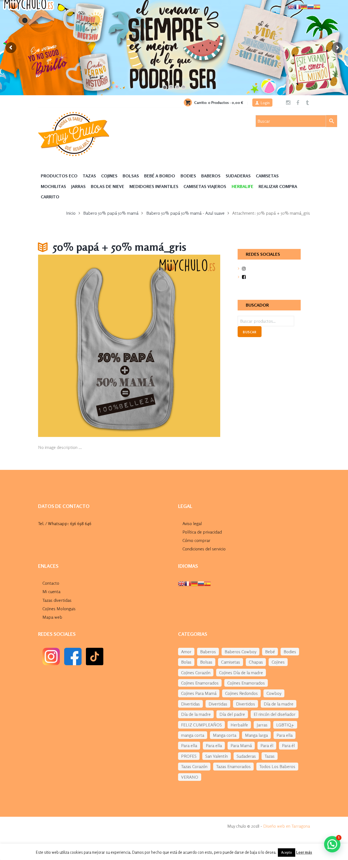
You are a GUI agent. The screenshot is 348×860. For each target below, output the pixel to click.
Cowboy (273, 693)
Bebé (270, 651)
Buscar (249, 332)
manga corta (192, 735)
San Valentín (216, 756)
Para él (266, 745)
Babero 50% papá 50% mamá (110, 213)
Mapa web (52, 617)
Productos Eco (59, 175)
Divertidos (245, 704)
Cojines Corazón (195, 672)
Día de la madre (278, 704)
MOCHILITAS (53, 186)
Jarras (78, 186)
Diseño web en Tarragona (286, 826)
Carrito (50, 196)
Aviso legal (192, 523)
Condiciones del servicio (204, 548)
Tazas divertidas (57, 600)
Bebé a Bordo (159, 175)
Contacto (50, 583)
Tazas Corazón (194, 766)
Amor (186, 651)
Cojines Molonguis (59, 608)
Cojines (109, 175)
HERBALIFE (242, 186)
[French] (188, 583)
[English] (181, 583)
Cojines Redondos (241, 693)
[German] (194, 583)
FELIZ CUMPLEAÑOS (201, 725)
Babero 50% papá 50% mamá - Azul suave (185, 213)
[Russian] (201, 583)
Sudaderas (238, 175)
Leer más (304, 852)
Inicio (71, 213)
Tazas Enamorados (233, 766)
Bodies (188, 175)
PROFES (189, 756)
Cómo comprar (196, 540)
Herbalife (239, 725)
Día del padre (232, 714)
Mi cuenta (51, 591)
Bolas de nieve (107, 186)
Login (265, 102)
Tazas (89, 175)
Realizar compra (278, 186)
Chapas (256, 662)
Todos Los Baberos (277, 766)
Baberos (210, 175)
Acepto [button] (286, 852)
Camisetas (267, 175)
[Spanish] (207, 583)
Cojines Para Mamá (198, 693)
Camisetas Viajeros (205, 186)
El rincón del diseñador (275, 714)
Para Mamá (241, 745)
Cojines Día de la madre (241, 672)
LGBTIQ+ (285, 725)
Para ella (284, 735)
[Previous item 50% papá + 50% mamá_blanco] (83, 346)
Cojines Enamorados (200, 683)
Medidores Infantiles (153, 186)
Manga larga (256, 735)
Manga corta (224, 735)
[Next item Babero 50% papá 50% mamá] (174, 346)
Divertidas (190, 704)
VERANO (189, 777)
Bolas (186, 662)
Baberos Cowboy (240, 651)
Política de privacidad (202, 532)
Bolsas (131, 175)
